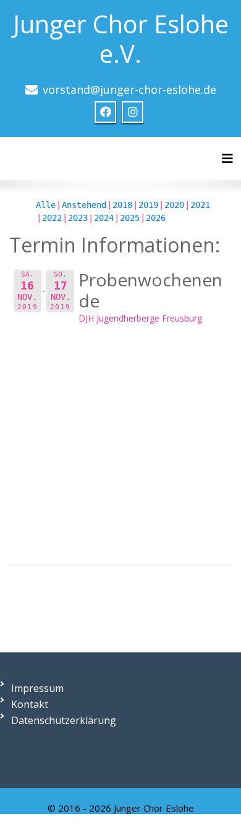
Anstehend (84, 205)
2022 (52, 218)
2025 (130, 218)
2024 (104, 218)
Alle (46, 205)
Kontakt (29, 704)
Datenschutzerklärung (63, 720)
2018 (122, 205)
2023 (78, 218)
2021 (200, 205)
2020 (174, 205)
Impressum (37, 688)
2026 (156, 218)
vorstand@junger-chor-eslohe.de (129, 89)
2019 (148, 205)
